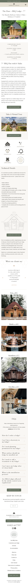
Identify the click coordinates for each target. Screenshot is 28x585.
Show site (14, 554)
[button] (26, 5)
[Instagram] (13, 528)
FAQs (14, 560)
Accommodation (14, 548)
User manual (14, 562)
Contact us (14, 557)
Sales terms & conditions (14, 565)
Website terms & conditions (14, 570)
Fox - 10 (14, 293)
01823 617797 (14, 525)
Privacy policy (14, 568)
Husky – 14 (14, 324)
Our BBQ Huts (14, 540)
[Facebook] (15, 528)
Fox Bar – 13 (14, 386)
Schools (14, 545)
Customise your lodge (14, 543)
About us (14, 552)
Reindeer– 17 (14, 355)
